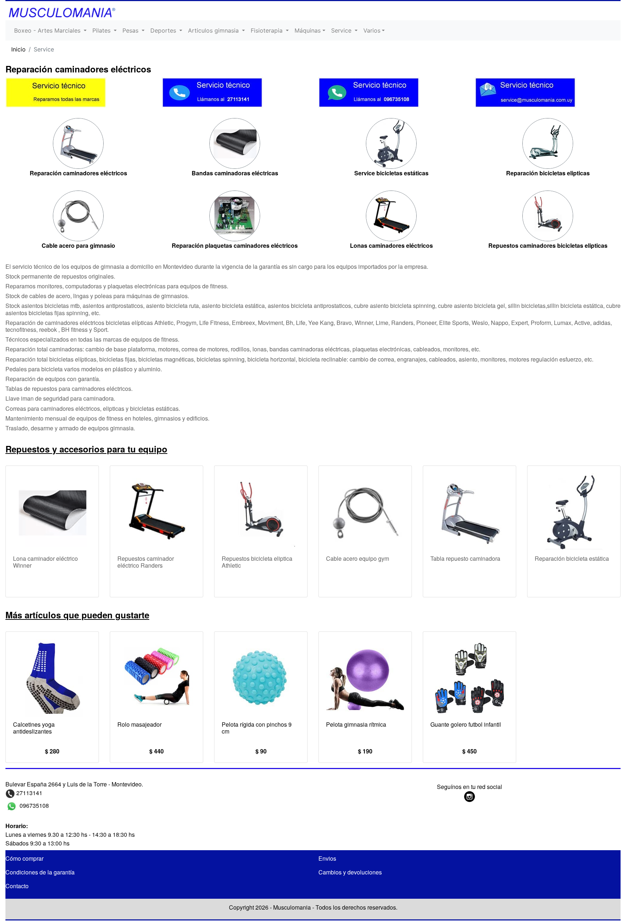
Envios (327, 858)
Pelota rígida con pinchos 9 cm (257, 727)
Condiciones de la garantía (40, 872)
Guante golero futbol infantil (465, 724)
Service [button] (342, 30)
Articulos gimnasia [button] (214, 30)
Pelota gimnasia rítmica (356, 724)
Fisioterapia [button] (267, 30)
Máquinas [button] (308, 30)
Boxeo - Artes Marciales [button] (48, 30)
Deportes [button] (164, 30)
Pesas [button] (131, 30)
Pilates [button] (102, 30)
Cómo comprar (24, 858)
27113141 (28, 793)
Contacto (17, 886)
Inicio (18, 49)
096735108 (33, 805)
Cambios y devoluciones (350, 872)
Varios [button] (371, 30)
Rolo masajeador (139, 724)
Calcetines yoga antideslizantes (34, 727)
